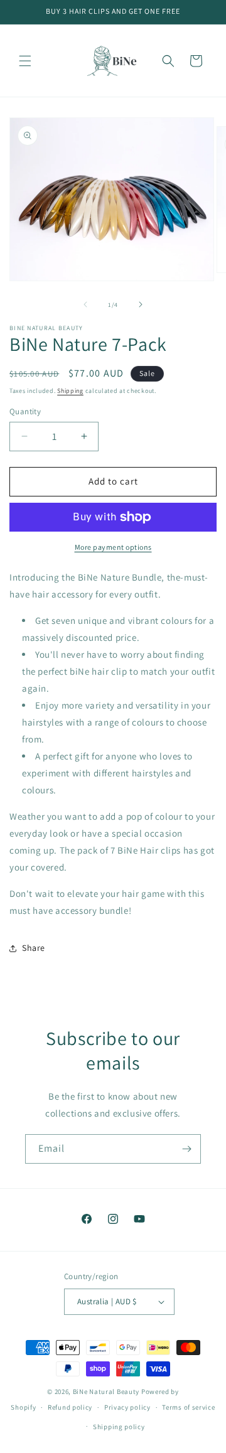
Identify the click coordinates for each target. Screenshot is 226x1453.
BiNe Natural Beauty (106, 1391)
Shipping (70, 391)
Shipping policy (119, 1426)
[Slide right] (140, 304)
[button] (25, 61)
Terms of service (188, 1407)
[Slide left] (85, 304)
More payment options (113, 547)
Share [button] (33, 947)
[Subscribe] (186, 1149)
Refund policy (70, 1407)
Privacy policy (127, 1407)
